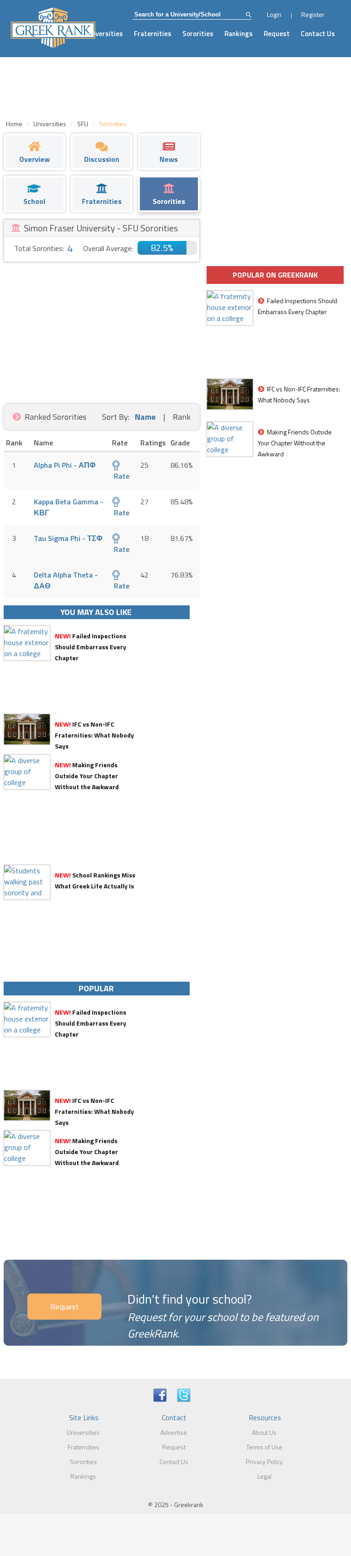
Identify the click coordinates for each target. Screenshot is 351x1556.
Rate (120, 476)
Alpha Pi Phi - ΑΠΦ (65, 465)
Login (274, 14)
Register (312, 14)
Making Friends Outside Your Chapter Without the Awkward (87, 775)
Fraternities (152, 33)
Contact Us (318, 33)
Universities (104, 33)
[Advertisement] (102, 331)
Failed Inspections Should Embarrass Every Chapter (90, 647)
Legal (264, 1476)
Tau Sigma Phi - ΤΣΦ (68, 538)
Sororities (197, 33)
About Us (264, 1432)
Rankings (238, 33)
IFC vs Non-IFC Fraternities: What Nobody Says (94, 735)
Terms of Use (264, 1447)
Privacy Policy (264, 1461)
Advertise (173, 1432)
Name (145, 417)
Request (277, 33)
